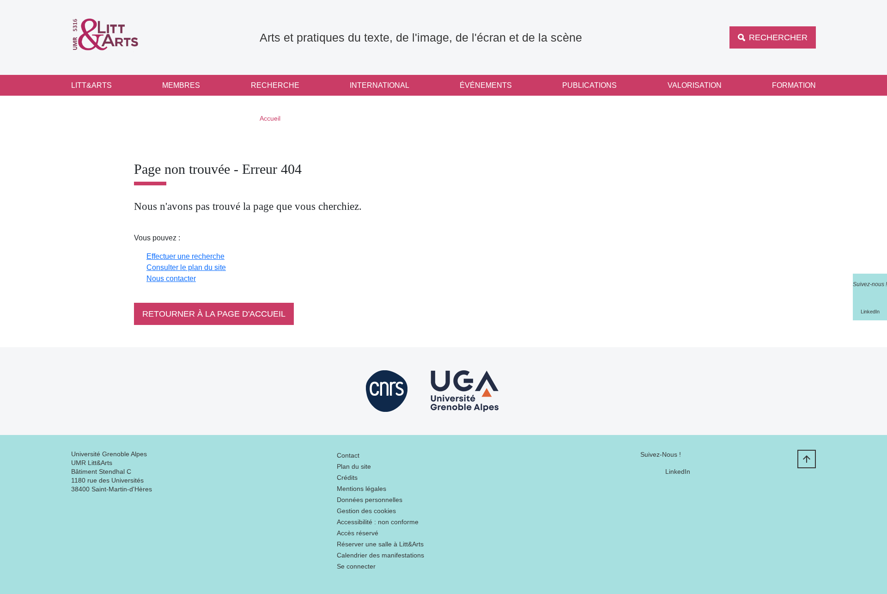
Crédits (347, 477)
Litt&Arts (91, 85)
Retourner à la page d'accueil (214, 313)
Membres (181, 85)
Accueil (270, 118)
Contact (348, 455)
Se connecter (356, 566)
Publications (589, 85)
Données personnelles (369, 499)
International (379, 85)
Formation (794, 85)
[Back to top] (806, 459)
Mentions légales (361, 488)
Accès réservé (357, 533)
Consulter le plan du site (186, 267)
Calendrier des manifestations (380, 555)
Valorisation (695, 85)
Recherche (275, 85)
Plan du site (354, 466)
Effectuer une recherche (185, 256)
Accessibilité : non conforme (378, 522)
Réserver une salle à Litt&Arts (380, 544)
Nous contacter (171, 278)
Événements (486, 85)
